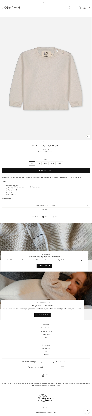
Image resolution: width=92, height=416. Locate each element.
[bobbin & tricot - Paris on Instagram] (43, 375)
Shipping (40, 151)
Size (46, 159)
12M (45, 163)
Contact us (46, 337)
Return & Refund (46, 328)
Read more (44, 266)
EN (85, 8)
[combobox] (84, 7)
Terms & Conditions (46, 331)
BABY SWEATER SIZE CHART (46, 205)
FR (89, 8)
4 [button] (49, 142)
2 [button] (45, 142)
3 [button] (47, 142)
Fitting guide (46, 345)
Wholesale (46, 354)
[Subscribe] (62, 367)
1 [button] (43, 142)
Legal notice (46, 334)
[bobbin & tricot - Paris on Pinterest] (47, 375)
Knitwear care (46, 348)
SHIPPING (46, 209)
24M (59, 163)
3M (32, 163)
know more (43, 314)
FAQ (46, 351)
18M (52, 163)
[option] (46, 2)
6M (39, 163)
